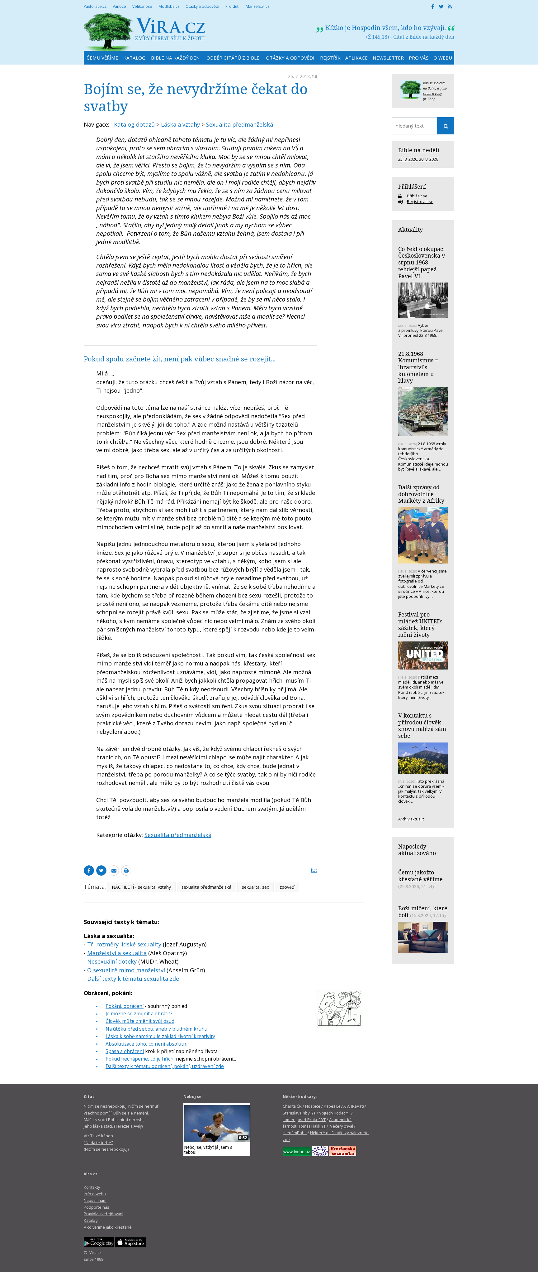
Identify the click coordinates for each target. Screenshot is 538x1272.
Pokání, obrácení (125, 1006)
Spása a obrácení (125, 1051)
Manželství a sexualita (117, 953)
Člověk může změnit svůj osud (140, 1021)
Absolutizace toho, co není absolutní (146, 1043)
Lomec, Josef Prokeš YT (304, 1119)
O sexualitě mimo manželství (126, 970)
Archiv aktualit (411, 819)
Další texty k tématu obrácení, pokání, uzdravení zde (165, 1066)
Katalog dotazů (134, 124)
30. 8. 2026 (428, 159)
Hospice (312, 1106)
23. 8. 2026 (407, 159)
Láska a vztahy (180, 124)
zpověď (287, 887)
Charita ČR (292, 1106)
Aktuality (410, 229)
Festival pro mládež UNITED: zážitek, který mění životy (420, 624)
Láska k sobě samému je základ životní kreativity (160, 1036)
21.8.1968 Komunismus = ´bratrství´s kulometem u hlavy (418, 367)
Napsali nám (95, 1200)
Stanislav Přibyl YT (299, 1113)
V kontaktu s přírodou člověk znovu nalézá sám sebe (422, 725)
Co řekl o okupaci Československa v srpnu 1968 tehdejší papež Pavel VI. (421, 262)
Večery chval (341, 1126)
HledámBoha (295, 1132)
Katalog (90, 1220)
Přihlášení (412, 186)
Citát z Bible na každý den (423, 36)
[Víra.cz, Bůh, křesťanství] (145, 32)
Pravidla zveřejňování (103, 1213)
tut (314, 76)
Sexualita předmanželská (239, 124)
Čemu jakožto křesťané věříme (420, 875)
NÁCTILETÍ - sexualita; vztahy (141, 887)
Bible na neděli (418, 150)
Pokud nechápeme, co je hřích (139, 1058)
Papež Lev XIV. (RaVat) (344, 1106)
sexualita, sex (255, 887)
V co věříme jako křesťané (108, 1227)
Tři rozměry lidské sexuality (124, 944)
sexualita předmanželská (206, 887)
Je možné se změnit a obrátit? (139, 1013)
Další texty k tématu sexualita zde (133, 978)
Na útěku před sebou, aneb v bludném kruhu (156, 1028)
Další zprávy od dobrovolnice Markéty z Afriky (421, 493)
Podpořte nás (96, 1207)
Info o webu (95, 1194)
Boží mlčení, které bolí (422, 911)
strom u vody (432, 93)
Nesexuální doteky (112, 961)
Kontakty (92, 1187)
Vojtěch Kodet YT (334, 1113)
